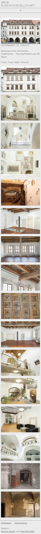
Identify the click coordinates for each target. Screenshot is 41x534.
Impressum (6, 523)
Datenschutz (21, 523)
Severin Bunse (8, 531)
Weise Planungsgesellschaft (18, 4)
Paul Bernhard (27, 531)
